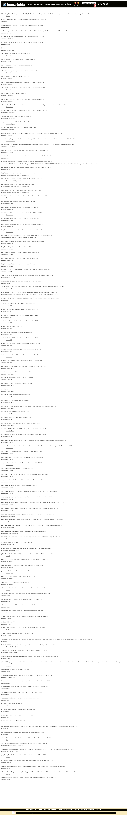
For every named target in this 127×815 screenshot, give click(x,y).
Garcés (8, 44)
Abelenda (8, 27)
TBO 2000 (51, 164)
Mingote (8, 762)
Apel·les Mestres (10, 147)
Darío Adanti (9, 56)
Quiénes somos (29, 810)
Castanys (8, 544)
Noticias (30, 4)
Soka (14, 677)
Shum (7, 158)
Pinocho (88, 164)
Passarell (8, 33)
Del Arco (8, 618)
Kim (7, 300)
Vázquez (8, 237)
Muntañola (9, 677)
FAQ (35, 810)
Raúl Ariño (9, 647)
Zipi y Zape (56, 294)
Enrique (8, 16)
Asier (7, 706)
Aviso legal (98, 810)
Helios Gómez (10, 152)
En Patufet (9, 272)
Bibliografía (54, 810)
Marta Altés (9, 306)
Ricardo (8, 539)
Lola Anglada (9, 561)
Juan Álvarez (9, 442)
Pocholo (22, 164)
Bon (7, 21)
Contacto (76, 810)
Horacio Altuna (10, 368)
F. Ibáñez (8, 294)
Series (53, 4)
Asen (7, 694)
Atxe (7, 723)
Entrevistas (69, 810)
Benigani (8, 666)
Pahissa (8, 689)
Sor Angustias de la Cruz (12, 550)
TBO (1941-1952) (58, 164)
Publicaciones (45, 4)
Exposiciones (60, 4)
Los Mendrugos (10, 516)
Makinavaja (50, 294)
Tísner (8, 671)
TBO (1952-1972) (10, 164)
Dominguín (94, 164)
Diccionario (47, 810)
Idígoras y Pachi (10, 277)
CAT (78, 5)
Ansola (8, 590)
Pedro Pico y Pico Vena (16, 745)
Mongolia (8, 61)
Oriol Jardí (15, 647)
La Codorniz (9, 135)
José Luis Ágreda (10, 112)
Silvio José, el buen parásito (21, 175)
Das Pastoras (9, 39)
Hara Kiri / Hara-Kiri (16, 237)
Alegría (18, 164)
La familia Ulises (10, 141)
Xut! (13, 544)
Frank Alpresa (10, 50)
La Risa (83, 164)
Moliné (8, 556)
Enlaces (40, 810)
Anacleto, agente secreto (29, 237)
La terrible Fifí (32, 294)
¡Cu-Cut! (8, 683)
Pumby (79, 164)
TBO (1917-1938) (43, 164)
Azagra (8, 745)
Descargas (62, 810)
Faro (7, 613)
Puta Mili (15, 533)
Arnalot (8, 658)
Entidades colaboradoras (87, 810)
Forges (8, 768)
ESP (75, 5)
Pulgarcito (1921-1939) (70, 164)
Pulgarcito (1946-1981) (31, 164)
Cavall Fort (9, 289)
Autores (37, 4)
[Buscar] (95, 5)
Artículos (68, 4)
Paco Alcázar (9, 175)
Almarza (8, 283)
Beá (7, 740)
